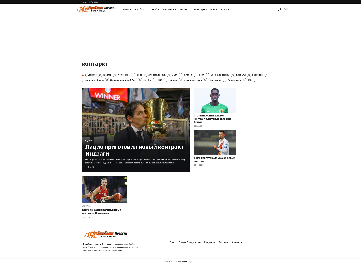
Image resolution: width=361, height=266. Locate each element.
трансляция (214, 80)
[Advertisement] (180, 36)
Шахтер (107, 74)
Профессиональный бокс (123, 80)
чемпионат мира (193, 80)
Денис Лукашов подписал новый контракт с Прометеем (101, 211)
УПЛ (160, 80)
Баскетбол (86, 206)
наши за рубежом (94, 80)
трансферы (124, 74)
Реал (201, 74)
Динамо (92, 74)
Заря (174, 74)
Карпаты (241, 74)
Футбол (89, 140)
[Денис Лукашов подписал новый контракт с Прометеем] (104, 189)
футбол (147, 80)
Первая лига (234, 80)
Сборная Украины (220, 74)
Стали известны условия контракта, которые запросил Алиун (212, 119)
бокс (139, 74)
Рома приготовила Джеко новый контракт (214, 159)
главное (173, 80)
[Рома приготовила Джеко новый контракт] (215, 142)
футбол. (188, 74)
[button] (279, 9)
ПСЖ (249, 80)
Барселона (258, 74)
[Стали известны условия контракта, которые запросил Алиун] (215, 100)
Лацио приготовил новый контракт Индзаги (134, 150)
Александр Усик (157, 74)
